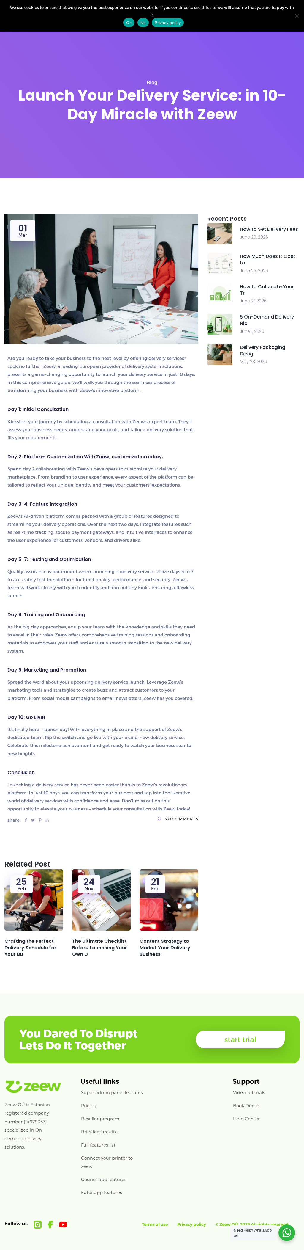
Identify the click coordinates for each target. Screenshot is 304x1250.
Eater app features (101, 1192)
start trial (240, 1039)
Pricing (88, 1105)
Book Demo (246, 1105)
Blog (152, 82)
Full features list (98, 1144)
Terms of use (155, 1224)
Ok (129, 22)
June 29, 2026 (254, 237)
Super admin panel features (112, 1092)
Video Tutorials (249, 1092)
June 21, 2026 (253, 301)
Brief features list (99, 1131)
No (143, 22)
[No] (297, 16)
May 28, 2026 (253, 362)
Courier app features (103, 1179)
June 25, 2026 (254, 271)
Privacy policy (191, 1224)
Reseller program (100, 1118)
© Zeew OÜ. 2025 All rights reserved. (252, 1224)
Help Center (246, 1118)
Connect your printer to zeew (107, 1162)
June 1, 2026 (252, 331)
